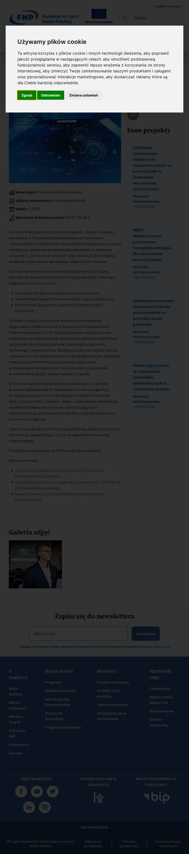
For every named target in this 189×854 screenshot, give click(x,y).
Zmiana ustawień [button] (83, 95)
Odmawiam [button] (50, 95)
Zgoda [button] (26, 95)
